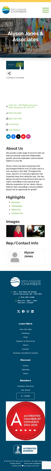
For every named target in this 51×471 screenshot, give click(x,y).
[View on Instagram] (28, 138)
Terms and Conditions (32, 463)
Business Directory (25, 386)
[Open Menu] (45, 10)
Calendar (25, 369)
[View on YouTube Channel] (23, 138)
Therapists (16, 206)
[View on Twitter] (18, 138)
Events (26, 366)
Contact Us (17, 213)
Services (15, 202)
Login (27, 396)
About (25, 345)
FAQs (25, 337)
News (25, 373)
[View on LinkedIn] (8, 138)
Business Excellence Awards (25, 353)
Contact (25, 349)
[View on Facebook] (13, 138)
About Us (16, 209)
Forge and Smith (32, 466)
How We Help (25, 329)
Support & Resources (25, 341)
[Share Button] (9, 73)
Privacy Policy (15, 463)
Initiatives (25, 333)
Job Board (25, 390)
